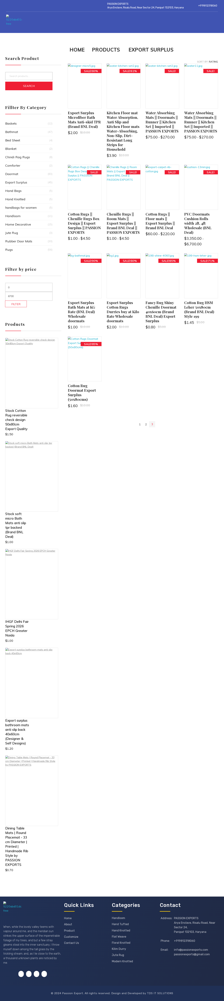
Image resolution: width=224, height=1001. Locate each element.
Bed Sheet (12, 140)
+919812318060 (207, 5)
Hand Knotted (15, 199)
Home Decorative (18, 224)
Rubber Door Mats (18, 241)
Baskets (11, 123)
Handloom (13, 216)
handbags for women (21, 208)
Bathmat (11, 132)
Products (106, 50)
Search (29, 86)
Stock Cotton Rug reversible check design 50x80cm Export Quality (16, 419)
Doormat (11, 174)
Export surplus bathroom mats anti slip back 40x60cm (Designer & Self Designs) (17, 731)
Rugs (9, 250)
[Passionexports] (36, 22)
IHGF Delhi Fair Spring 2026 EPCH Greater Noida (17, 628)
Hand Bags (13, 191)
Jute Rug (11, 233)
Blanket (10, 149)
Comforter (12, 166)
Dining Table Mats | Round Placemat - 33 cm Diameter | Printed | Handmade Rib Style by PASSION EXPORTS (16, 846)
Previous (134, 424)
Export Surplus (16, 182)
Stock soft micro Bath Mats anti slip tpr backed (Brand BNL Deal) (15, 525)
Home (77, 50)
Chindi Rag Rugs (17, 157)
